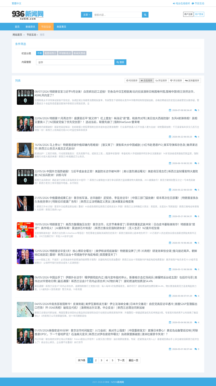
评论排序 (162, 80)
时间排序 (133, 80)
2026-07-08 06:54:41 (182, 110)
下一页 (121, 360)
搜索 (121, 62)
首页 (17, 26)
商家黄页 (61, 26)
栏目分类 (26, 53)
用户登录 (199, 14)
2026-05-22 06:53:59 (182, 189)
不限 (39, 53)
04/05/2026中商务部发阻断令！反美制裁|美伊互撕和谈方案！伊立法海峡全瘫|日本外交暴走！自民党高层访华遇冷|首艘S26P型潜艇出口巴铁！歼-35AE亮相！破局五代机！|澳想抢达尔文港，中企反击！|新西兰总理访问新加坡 (116, 305)
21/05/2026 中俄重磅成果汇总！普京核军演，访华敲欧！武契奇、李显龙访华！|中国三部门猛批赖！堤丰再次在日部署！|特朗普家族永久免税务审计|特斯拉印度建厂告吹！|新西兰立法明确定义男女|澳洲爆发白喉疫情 (116, 199)
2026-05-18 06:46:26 (182, 242)
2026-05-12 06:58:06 (182, 269)
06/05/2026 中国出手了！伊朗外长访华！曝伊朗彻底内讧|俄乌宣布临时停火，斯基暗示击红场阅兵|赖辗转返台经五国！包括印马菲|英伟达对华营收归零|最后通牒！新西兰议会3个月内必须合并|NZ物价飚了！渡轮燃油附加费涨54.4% (116, 279)
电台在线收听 (182, 3)
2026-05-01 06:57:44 (182, 349)
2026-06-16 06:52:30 (182, 163)
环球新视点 (65, 53)
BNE (107, 381)
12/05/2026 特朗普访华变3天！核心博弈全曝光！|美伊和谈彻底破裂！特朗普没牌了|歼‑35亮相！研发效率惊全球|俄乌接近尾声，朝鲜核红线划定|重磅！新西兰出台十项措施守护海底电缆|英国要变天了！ (116, 252)
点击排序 (147, 80)
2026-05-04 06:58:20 (182, 322)
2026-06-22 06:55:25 (182, 136)
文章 (86, 14)
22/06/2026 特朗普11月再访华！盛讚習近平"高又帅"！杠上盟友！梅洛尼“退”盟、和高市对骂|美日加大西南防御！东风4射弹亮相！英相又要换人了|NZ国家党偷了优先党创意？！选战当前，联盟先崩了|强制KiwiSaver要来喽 (116, 120)
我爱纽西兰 (50, 53)
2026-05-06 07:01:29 (182, 295)
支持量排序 (193, 80)
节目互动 (199, 3)
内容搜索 (26, 62)
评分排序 (177, 80)
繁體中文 (16, 3)
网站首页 (17, 34)
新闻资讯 (30, 26)
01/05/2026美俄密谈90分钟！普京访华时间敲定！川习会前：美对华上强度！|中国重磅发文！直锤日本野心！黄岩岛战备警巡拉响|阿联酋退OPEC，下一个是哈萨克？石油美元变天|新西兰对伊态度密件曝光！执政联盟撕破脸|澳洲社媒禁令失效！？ (116, 332)
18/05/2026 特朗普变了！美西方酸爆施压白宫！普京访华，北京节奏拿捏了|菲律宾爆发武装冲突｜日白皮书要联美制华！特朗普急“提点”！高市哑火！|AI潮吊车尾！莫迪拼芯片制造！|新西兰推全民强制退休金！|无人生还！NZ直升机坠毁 (115, 226)
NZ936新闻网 (117, 381)
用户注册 (188, 14)
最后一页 (133, 360)
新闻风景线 (79, 53)
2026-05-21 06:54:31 (182, 216)
